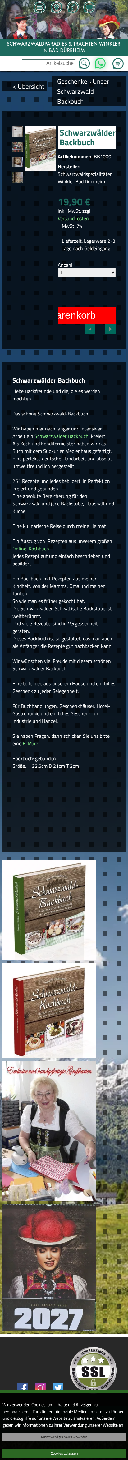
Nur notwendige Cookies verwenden (64, 1436)
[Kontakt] (89, 8)
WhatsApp (100, 61)
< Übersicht (28, 86)
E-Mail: (30, 743)
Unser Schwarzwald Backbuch (83, 91)
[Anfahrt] (56, 8)
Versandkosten (73, 218)
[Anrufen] (72, 8)
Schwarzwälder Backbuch (62, 436)
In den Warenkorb (56, 315)
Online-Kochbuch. (31, 548)
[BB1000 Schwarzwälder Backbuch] (17, 131)
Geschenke (72, 81)
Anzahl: (65, 265)
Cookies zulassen (64, 1453)
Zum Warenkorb (118, 60)
